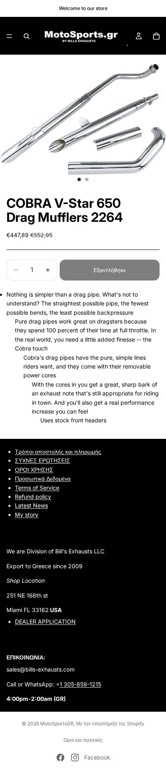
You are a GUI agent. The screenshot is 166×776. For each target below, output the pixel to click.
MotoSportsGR (57, 724)
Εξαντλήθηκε (109, 269)
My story (26, 514)
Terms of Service (37, 487)
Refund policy (33, 496)
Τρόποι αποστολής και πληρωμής (58, 451)
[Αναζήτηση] (26, 36)
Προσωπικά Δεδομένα (43, 478)
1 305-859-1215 (80, 683)
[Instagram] (75, 757)
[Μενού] (9, 36)
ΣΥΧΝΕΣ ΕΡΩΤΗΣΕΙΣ (42, 460)
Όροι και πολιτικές (83, 740)
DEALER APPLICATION (45, 621)
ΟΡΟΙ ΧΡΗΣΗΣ (34, 469)
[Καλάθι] (156, 36)
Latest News (31, 505)
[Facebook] (60, 757)
